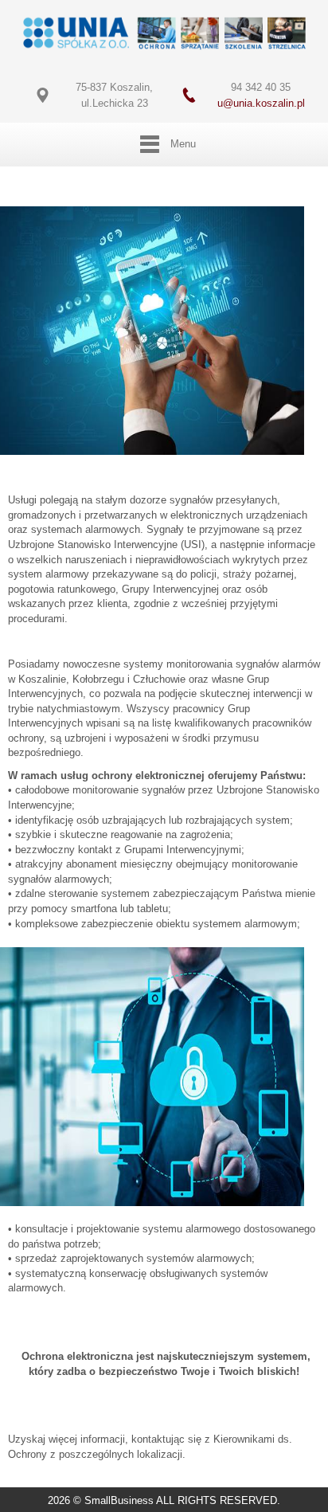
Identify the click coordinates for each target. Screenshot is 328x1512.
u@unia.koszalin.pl (261, 103)
